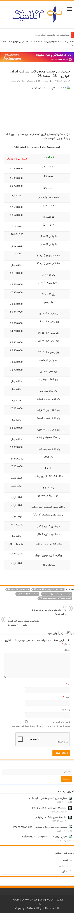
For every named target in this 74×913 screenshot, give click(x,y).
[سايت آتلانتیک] (37, 13)
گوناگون (64, 872)
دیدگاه (67, 650)
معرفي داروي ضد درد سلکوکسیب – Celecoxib (44, 837)
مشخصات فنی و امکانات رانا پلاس (50, 818)
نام (68, 685)
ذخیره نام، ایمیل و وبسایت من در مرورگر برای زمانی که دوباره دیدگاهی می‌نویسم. (40, 724)
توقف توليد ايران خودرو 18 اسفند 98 (48, 589)
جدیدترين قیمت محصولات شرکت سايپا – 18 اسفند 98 (24, 621)
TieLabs (58, 900)
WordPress (31, 900)
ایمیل (66, 697)
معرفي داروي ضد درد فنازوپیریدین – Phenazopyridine (40, 827)
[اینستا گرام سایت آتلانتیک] (37, 57)
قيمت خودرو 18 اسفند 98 (18, 589)
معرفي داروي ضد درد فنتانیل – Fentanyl (47, 798)
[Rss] (39, 904)
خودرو (63, 42)
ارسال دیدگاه (32, 81)
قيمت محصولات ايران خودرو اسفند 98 (55, 598)
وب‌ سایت (65, 710)
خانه (72, 42)
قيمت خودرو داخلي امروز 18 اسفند (57, 594)
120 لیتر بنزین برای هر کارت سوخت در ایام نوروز (49, 610)
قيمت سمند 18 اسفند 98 (28, 594)
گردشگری (63, 866)
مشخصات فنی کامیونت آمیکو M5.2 (52, 35)
